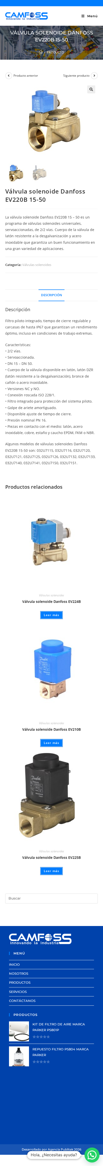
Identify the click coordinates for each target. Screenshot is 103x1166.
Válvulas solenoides (36, 264)
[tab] (51, 295)
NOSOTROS (18, 973)
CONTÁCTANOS (22, 1001)
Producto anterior (26, 75)
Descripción (51, 295)
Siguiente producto (76, 75)
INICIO (14, 964)
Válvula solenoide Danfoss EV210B (51, 729)
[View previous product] (8, 75)
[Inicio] (40, 52)
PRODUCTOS (19, 982)
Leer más (52, 615)
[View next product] (94, 75)
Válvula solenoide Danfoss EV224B (51, 601)
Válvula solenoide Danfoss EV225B (51, 857)
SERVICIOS (18, 992)
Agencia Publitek (60, 1149)
